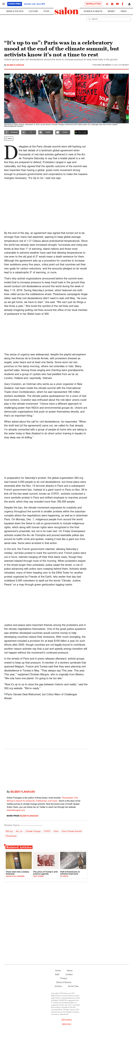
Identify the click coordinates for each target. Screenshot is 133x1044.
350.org (8, 831)
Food (46, 11)
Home (58, 971)
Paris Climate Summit (71, 831)
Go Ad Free (73, 986)
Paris (56, 831)
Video (124, 11)
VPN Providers (66, 1020)
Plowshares (10, 836)
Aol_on (19, 831)
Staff (57, 975)
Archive (58, 986)
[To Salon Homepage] (66, 10)
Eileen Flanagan (15, 65)
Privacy (63, 978)
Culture (33, 11)
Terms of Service (63, 983)
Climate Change (32, 831)
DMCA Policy (66, 1024)
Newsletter (93, 4)
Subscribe (14, 4)
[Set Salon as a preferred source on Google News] (81, 132)
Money (111, 11)
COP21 (47, 831)
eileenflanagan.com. (16, 810)
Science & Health (93, 11)
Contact (68, 975)
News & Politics (14, 11)
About (69, 971)
